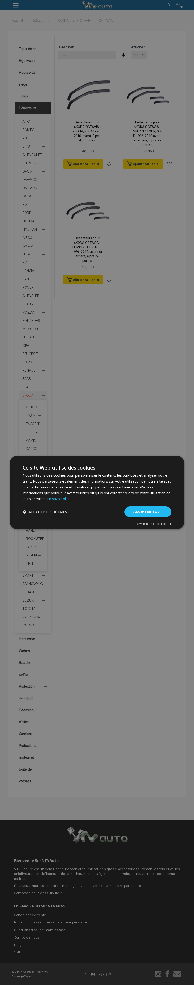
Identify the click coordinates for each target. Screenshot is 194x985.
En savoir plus (58, 498)
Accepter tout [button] (147, 511)
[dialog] (97, 492)
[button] (45, 512)
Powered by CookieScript (153, 524)
